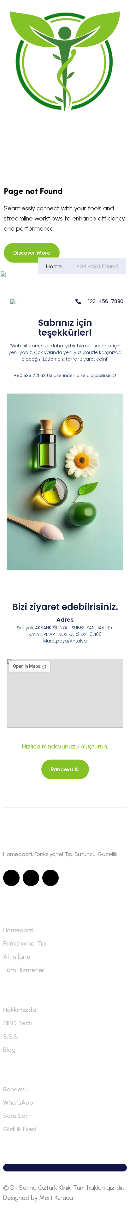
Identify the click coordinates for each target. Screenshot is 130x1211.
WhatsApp (18, 1102)
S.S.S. (10, 1036)
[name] (32, 253)
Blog (9, 1049)
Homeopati (19, 930)
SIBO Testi (17, 1023)
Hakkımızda (19, 1010)
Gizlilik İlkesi (19, 1129)
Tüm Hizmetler (23, 970)
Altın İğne (16, 956)
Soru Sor (15, 1116)
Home (55, 266)
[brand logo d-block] (65, 61)
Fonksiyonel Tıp (24, 943)
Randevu (15, 1089)
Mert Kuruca (56, 1198)
